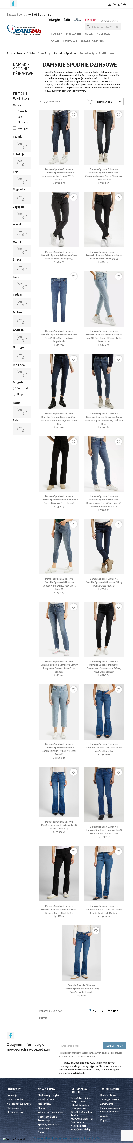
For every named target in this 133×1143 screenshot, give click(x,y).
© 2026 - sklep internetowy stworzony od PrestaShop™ (67, 1138)
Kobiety (56, 33)
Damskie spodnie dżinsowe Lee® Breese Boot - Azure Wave (104, 830)
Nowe (89, 33)
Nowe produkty (15, 1099)
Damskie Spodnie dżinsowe (23, 69)
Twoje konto (109, 1089)
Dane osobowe (108, 1095)
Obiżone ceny (14, 1108)
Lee (20, 117)
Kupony (104, 1120)
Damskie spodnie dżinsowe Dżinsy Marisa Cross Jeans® (103, 582)
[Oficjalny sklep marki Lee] (67, 19)
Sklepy (41, 1108)
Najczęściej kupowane (19, 1103)
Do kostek (22, 388)
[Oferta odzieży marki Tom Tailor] (77, 19)
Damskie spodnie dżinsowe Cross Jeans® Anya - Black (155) (104, 255)
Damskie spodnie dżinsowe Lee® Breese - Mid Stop (59, 825)
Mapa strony (44, 1103)
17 (102, 1010)
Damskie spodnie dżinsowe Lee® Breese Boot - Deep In (81, 989)
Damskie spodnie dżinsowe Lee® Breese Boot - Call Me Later (104, 909)
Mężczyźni (73, 33)
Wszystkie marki (92, 40)
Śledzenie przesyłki (48, 1095)
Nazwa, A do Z (109, 102)
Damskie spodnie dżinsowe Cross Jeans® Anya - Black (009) (59, 255)
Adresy (104, 1115)
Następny (115, 1010)
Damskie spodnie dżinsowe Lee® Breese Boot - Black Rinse (59, 909)
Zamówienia (106, 1103)
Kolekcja (103, 33)
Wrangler (23, 128)
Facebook (13, 3)
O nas (41, 1132)
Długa (19, 394)
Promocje (70, 40)
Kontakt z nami (46, 1099)
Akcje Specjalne (15, 1112)
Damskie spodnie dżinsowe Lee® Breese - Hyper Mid (104, 747)
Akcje (55, 40)
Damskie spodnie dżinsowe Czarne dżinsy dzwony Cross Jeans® (59, 499)
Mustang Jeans (24, 122)
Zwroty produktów (110, 1099)
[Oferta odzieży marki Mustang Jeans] (90, 19)
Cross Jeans (24, 111)
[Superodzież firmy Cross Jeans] (110, 20)
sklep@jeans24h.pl (81, 1129)
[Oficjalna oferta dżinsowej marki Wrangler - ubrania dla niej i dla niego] (54, 19)
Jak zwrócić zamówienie (50, 1112)
